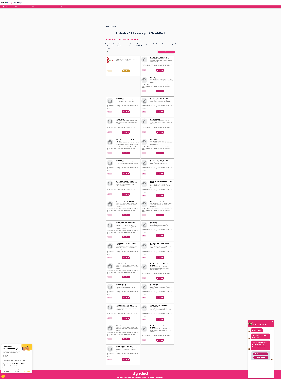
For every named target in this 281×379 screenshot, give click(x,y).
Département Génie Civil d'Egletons (126, 202)
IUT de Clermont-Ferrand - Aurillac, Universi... (126, 140)
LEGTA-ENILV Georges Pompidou (125, 181)
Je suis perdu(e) (260, 357)
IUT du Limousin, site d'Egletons (159, 98)
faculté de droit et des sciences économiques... (159, 305)
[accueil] (3, 6)
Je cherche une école (261, 354)
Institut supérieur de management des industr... (161, 181)
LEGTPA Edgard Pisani (122, 264)
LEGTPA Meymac (155, 222)
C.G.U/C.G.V (138, 377)
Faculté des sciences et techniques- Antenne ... (160, 326)
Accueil (107, 26)
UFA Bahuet (119, 57)
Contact (144, 377)
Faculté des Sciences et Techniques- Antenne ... (160, 264)
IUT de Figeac (154, 78)
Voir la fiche (126, 70)
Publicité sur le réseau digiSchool (125, 377)
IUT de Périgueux (155, 119)
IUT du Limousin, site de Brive (158, 57)
